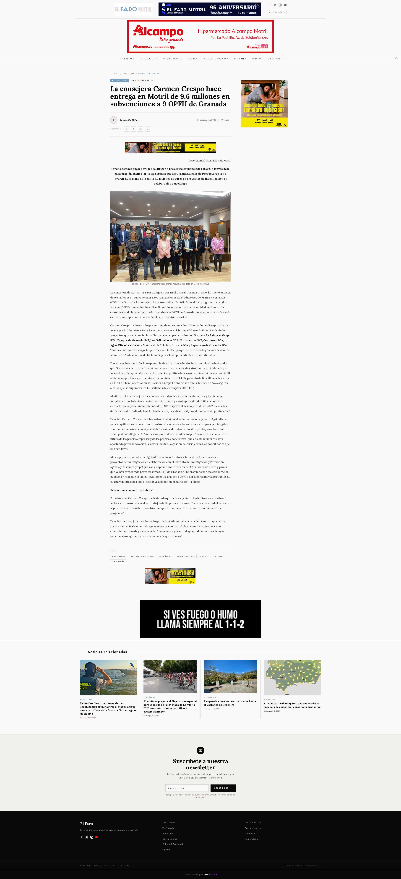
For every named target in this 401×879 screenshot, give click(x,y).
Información (276, 12)
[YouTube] (285, 5)
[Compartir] (140, 129)
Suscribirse (221, 788)
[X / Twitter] (275, 5)
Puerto (192, 59)
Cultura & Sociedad (215, 59)
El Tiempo (240, 59)
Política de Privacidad (89, 866)
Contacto (250, 833)
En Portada (127, 59)
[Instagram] (280, 5)
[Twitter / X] (133, 129)
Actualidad (148, 58)
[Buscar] (396, 58)
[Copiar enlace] (147, 129)
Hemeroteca (251, 838)
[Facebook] (270, 5)
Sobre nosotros (253, 828)
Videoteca (274, 59)
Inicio (116, 74)
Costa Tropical (172, 59)
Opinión (257, 59)
